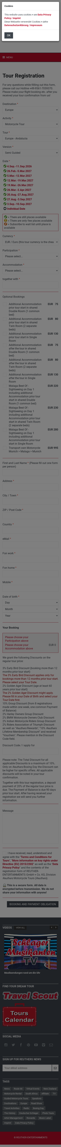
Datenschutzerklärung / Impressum (23, 25)
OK (9, 35)
